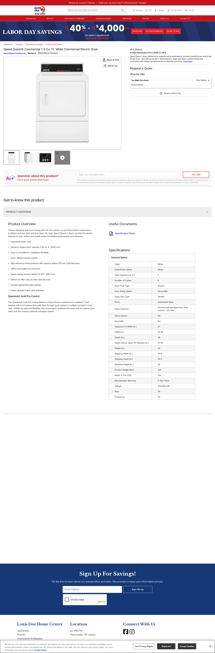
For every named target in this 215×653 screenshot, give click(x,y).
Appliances (30, 18)
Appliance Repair (103, 18)
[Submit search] (123, 10)
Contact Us (185, 18)
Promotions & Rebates (74, 18)
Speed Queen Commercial (14, 53)
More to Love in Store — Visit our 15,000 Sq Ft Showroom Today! (108, 2)
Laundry (19, 44)
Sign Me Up (138, 589)
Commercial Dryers (54, 44)
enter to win (173, 31)
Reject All (166, 646)
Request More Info (172, 93)
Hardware (127, 18)
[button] (134, 10)
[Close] (210, 646)
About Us (164, 18)
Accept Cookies (187, 646)
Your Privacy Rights (144, 646)
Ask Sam (196, 174)
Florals (146, 18)
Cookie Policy (40, 650)
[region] (107, 646)
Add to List (112, 66)
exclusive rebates (154, 31)
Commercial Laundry (34, 44)
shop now (137, 31)
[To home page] (40, 10)
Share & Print (113, 60)
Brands (50, 18)
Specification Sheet (125, 233)
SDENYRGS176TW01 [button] (48, 53)
